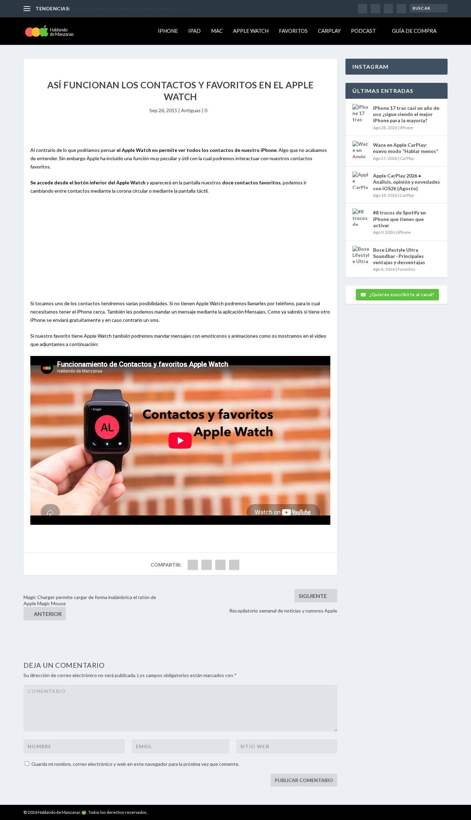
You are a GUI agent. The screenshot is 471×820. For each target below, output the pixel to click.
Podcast (363, 31)
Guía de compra (414, 31)
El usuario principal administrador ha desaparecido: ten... (132, 8)
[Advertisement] (180, 251)
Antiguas (191, 110)
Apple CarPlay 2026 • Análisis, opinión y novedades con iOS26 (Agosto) (406, 182)
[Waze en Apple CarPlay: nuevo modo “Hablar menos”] (361, 149)
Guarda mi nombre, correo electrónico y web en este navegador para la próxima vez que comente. (135, 764)
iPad (194, 31)
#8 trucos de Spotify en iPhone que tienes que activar (399, 219)
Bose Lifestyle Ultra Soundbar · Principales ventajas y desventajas (399, 256)
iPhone (168, 31)
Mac (217, 31)
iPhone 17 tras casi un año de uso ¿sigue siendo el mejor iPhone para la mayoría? (406, 114)
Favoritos (293, 31)
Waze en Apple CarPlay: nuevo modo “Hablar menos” (405, 148)
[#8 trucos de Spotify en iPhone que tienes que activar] (361, 217)
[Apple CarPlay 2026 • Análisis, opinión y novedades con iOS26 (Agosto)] (361, 180)
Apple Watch (251, 31)
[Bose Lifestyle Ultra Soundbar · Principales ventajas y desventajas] (361, 254)
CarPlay (329, 31)
